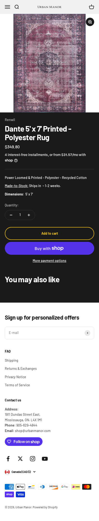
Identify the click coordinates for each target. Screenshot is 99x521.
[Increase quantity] (29, 215)
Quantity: (12, 205)
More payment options (49, 261)
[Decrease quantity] (11, 215)
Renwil (10, 120)
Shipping (11, 360)
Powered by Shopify (45, 507)
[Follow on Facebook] (8, 458)
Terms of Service (17, 385)
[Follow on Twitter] (20, 458)
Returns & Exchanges (21, 368)
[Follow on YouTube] (45, 458)
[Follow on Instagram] (32, 458)
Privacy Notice (15, 377)
